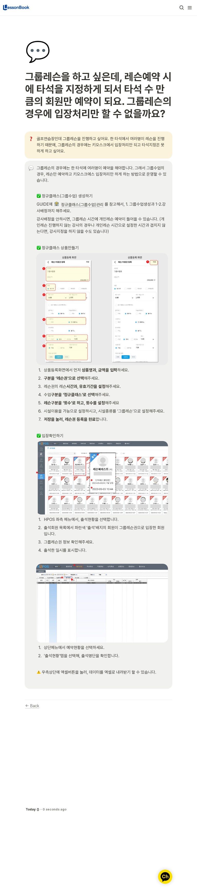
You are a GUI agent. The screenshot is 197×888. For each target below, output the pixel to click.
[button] (181, 7)
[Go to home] (16, 8)
